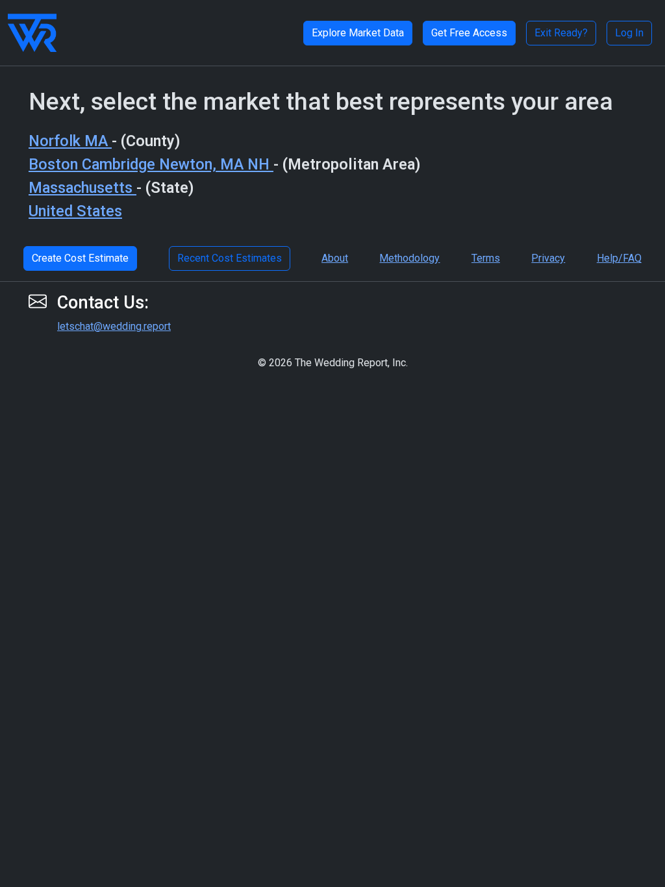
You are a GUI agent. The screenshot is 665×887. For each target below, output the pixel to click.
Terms (485, 258)
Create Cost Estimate (80, 258)
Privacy (548, 258)
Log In (629, 33)
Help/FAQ (619, 258)
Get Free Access (469, 33)
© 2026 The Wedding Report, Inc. (333, 362)
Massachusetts (82, 188)
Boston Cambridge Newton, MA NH (151, 164)
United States (75, 211)
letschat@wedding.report (114, 326)
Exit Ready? (561, 33)
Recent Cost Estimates (229, 258)
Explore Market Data (358, 33)
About (334, 258)
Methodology (409, 258)
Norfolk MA (70, 141)
